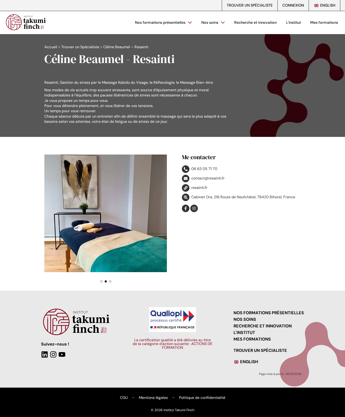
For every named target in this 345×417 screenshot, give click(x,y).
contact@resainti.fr (208, 178)
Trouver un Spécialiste (250, 5)
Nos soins (209, 22)
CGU (124, 371)
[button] (101, 256)
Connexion (293, 5)
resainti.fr (199, 187)
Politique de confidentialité (202, 371)
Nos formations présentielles (160, 22)
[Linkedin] (44, 328)
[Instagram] (53, 328)
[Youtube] (61, 328)
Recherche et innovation (255, 22)
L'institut (293, 22)
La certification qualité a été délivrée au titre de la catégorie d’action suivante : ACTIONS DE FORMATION (172, 318)
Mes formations (324, 22)
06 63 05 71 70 (204, 168)
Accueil (50, 46)
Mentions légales (153, 371)
